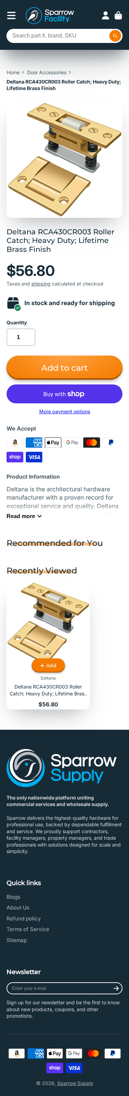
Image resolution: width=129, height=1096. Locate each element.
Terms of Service (28, 929)
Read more (21, 516)
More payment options (64, 411)
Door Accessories (46, 72)
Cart (118, 15)
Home (13, 72)
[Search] (115, 36)
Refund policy (24, 918)
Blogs (13, 897)
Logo (50, 15)
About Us (18, 907)
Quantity (17, 322)
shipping (41, 284)
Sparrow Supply (75, 1083)
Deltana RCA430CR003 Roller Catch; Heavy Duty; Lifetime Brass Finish (48, 646)
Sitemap (17, 940)
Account (105, 15)
